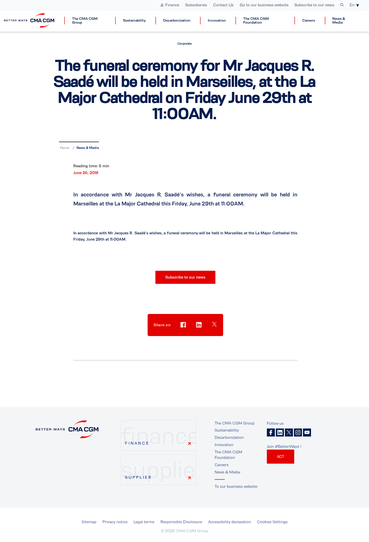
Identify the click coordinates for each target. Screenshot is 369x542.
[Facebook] (271, 432)
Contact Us (223, 5)
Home (64, 148)
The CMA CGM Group (85, 20)
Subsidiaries (196, 5)
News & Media (338, 20)
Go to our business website (264, 5)
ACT (280, 456)
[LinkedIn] (280, 432)
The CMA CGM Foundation (256, 20)
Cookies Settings (272, 522)
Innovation (217, 20)
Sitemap (89, 522)
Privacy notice (115, 522)
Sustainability (134, 20)
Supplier (138, 477)
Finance (172, 5)
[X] (289, 432)
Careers (308, 20)
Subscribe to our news (314, 5)
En (352, 5)
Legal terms (144, 522)
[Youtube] (307, 432)
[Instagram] (298, 432)
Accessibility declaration (229, 522)
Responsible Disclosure (181, 522)
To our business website (236, 486)
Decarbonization (177, 20)
